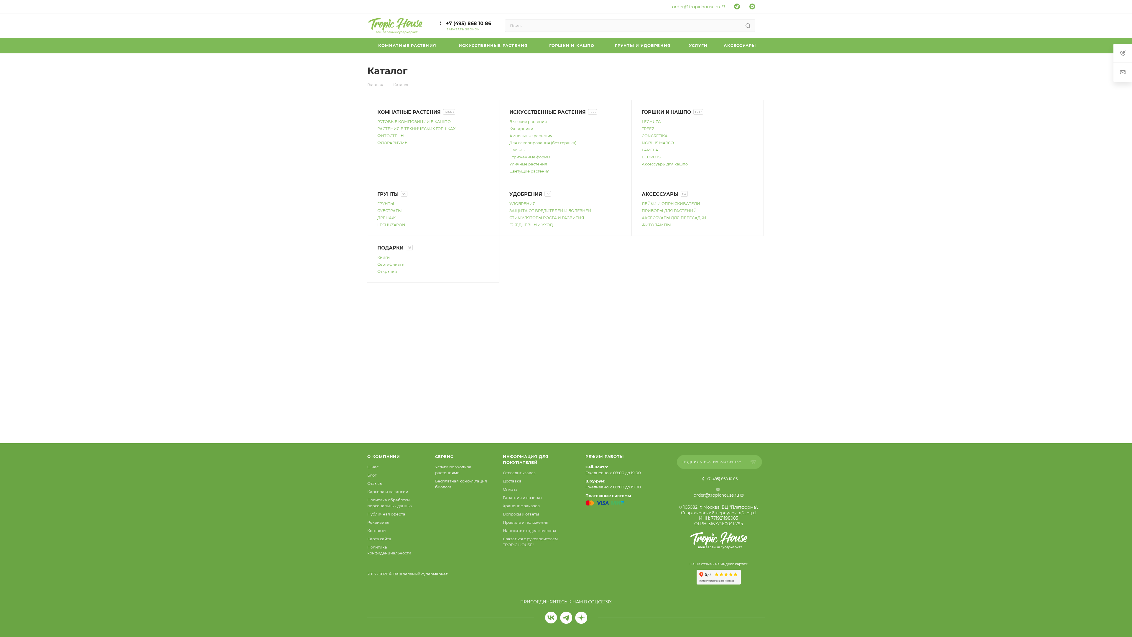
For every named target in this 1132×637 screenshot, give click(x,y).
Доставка (512, 481)
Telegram (566, 617)
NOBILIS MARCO (658, 142)
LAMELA (650, 149)
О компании (383, 456)
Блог (371, 475)
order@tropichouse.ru (696, 6)
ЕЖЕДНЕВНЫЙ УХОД (531, 224)
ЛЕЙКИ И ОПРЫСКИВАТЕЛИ (671, 203)
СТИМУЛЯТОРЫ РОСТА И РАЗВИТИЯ (546, 217)
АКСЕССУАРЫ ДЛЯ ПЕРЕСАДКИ (674, 217)
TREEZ (648, 128)
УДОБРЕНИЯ (522, 203)
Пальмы (517, 149)
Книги (383, 257)
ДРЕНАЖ (386, 217)
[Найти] (748, 25)
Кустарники (521, 128)
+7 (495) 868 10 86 (468, 23)
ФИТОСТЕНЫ (390, 135)
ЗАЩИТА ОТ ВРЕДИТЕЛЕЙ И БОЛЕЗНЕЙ (550, 210)
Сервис (444, 456)
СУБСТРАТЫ (389, 210)
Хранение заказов (521, 505)
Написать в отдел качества (529, 530)
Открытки (387, 271)
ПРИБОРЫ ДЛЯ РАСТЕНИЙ (669, 210)
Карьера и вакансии (387, 491)
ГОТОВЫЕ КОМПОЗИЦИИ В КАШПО (414, 121)
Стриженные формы (529, 157)
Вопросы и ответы (521, 514)
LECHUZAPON (391, 224)
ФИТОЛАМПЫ (656, 224)
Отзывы (375, 483)
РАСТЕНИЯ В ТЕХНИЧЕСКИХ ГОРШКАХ (416, 128)
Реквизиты (378, 522)
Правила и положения (525, 522)
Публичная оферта (386, 514)
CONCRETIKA (654, 135)
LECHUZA (651, 121)
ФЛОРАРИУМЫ (393, 142)
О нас (373, 466)
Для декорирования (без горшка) (542, 142)
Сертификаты (390, 264)
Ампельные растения (530, 135)
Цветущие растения (529, 171)
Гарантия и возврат (522, 497)
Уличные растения (528, 164)
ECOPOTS (651, 157)
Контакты (376, 530)
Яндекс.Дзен (581, 617)
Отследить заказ (519, 472)
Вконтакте (551, 617)
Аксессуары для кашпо (665, 164)
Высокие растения (528, 121)
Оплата (510, 489)
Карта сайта (379, 538)
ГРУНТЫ (385, 203)
